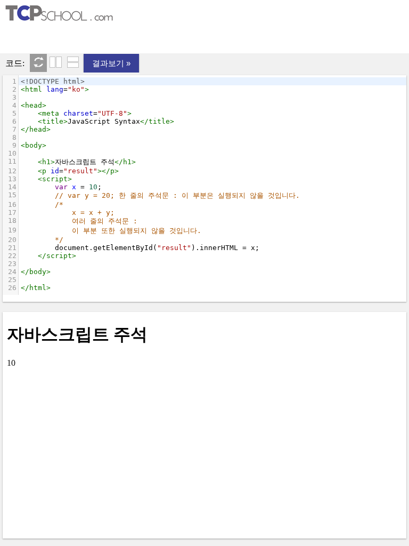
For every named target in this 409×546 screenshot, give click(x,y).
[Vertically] (55, 63)
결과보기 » (111, 63)
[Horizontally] (72, 63)
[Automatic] (38, 63)
